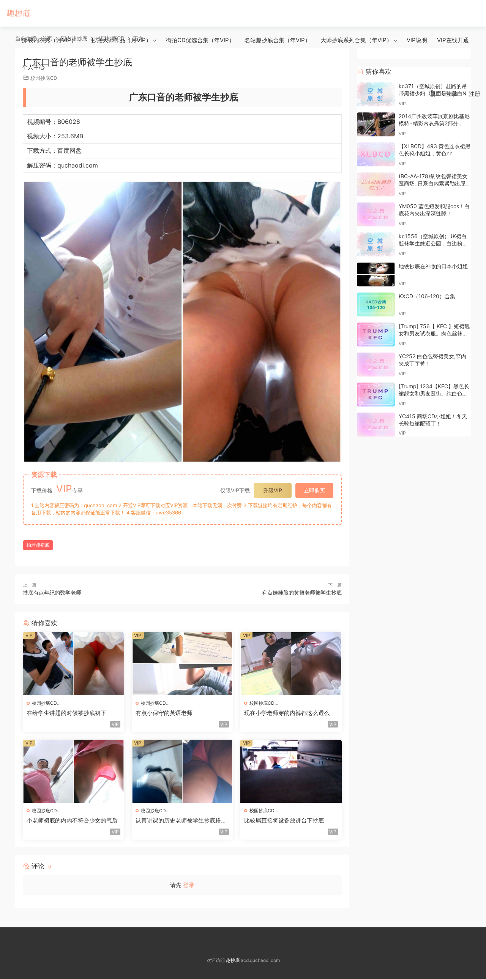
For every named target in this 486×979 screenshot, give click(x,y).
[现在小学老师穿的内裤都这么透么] (291, 663)
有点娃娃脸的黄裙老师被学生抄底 (302, 592)
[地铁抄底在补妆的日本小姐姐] (376, 274)
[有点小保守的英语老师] (182, 663)
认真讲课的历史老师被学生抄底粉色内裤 (181, 820)
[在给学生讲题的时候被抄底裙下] (73, 663)
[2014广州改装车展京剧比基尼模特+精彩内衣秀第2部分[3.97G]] (376, 124)
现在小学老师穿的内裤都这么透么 (287, 712)
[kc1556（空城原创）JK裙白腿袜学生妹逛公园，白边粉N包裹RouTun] (376, 244)
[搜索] (432, 93)
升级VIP (272, 490)
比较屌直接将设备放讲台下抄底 (284, 820)
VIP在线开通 (453, 40)
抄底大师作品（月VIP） (121, 40)
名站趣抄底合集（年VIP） (278, 40)
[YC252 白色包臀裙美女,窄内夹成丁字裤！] (376, 364)
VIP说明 (417, 40)
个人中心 (33, 67)
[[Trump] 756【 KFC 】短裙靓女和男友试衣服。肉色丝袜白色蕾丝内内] (376, 334)
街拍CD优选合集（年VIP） (200, 40)
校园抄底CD (44, 703)
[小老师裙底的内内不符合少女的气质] (73, 771)
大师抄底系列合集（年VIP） (356, 40)
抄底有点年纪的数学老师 (52, 592)
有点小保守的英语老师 (164, 712)
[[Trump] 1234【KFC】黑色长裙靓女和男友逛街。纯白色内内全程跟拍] (376, 394)
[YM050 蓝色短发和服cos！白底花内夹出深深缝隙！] (376, 214)
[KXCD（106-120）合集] (376, 304)
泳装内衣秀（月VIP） (49, 40)
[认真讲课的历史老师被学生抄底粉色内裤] (182, 771)
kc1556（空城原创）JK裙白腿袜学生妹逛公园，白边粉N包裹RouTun (433, 243)
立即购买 (314, 490)
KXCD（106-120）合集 (427, 296)
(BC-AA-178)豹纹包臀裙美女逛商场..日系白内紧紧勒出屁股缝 (435, 183)
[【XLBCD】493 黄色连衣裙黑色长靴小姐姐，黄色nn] (376, 154)
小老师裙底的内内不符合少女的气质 (72, 820)
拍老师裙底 (38, 545)
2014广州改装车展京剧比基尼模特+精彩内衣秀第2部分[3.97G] (434, 123)
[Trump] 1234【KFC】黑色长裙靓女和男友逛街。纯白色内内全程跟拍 (434, 393)
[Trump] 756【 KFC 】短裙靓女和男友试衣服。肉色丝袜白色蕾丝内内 (434, 333)
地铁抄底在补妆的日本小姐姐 (433, 266)
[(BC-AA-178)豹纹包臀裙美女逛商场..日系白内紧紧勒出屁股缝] (376, 184)
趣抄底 (19, 13)
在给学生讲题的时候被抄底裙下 (66, 712)
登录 (188, 885)
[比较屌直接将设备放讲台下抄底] (291, 771)
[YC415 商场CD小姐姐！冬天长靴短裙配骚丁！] (376, 425)
